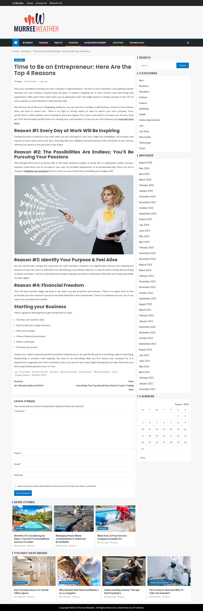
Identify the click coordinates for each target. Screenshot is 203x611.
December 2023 (147, 281)
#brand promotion (40, 372)
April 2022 (144, 372)
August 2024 (145, 264)
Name (18, 453)
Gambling (144, 108)
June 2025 (144, 230)
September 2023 (147, 298)
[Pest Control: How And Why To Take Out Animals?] (169, 571)
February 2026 (146, 185)
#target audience (22, 375)
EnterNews (123, 607)
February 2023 (146, 315)
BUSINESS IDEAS (39, 375)
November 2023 (147, 287)
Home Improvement (95, 42)
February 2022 (146, 378)
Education (144, 91)
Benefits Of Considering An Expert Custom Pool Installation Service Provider (31, 539)
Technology (136, 42)
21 (171, 435)
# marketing (24, 372)
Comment (20, 410)
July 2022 (144, 355)
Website (18, 475)
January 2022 (146, 383)
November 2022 (147, 332)
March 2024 (145, 270)
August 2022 (145, 349)
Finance (43, 42)
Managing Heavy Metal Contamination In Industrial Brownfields (71, 539)
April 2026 (144, 174)
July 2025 (144, 225)
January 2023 (146, 321)
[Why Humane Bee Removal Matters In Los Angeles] (79, 571)
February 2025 (146, 247)
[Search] (188, 43)
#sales (115, 372)
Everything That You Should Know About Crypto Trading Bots (105, 385)
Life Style (118, 42)
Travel (142, 148)
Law (141, 125)
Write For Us (56, 3)
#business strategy (69, 372)
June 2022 (144, 360)
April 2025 (144, 242)
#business (54, 372)
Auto (141, 80)
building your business (36, 171)
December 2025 (147, 196)
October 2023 (146, 293)
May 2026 (144, 168)
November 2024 (147, 259)
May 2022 (144, 366)
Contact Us (41, 3)
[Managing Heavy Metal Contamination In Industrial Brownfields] (74, 518)
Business (28, 42)
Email (17, 464)
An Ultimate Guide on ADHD (29, 383)
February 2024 (146, 276)
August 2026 (145, 162)
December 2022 (147, 327)
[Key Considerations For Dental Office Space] (34, 571)
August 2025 (145, 219)
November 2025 (147, 202)
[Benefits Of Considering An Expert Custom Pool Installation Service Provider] (32, 518)
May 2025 (144, 236)
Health (58, 42)
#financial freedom (102, 372)
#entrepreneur (85, 372)
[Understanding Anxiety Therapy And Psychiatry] (124, 571)
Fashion (73, 42)
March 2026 (145, 179)
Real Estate (145, 137)
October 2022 (146, 338)
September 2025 (147, 213)
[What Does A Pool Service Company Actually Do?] (115, 518)
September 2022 (147, 344)
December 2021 (147, 389)
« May (142, 457)
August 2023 (145, 304)
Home (30, 3)
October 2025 (146, 208)
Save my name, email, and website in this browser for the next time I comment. (57, 485)
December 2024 (147, 253)
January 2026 (146, 191)
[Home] (15, 42)
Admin (19, 81)
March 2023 (145, 310)
